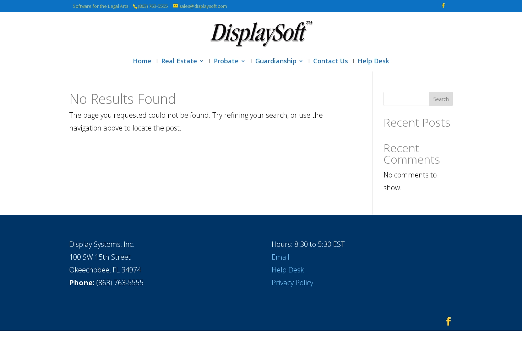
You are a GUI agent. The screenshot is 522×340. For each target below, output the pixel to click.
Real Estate (179, 61)
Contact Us (330, 61)
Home (142, 61)
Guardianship (276, 61)
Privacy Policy (292, 282)
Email (280, 257)
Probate (226, 61)
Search (441, 99)
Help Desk (373, 61)
